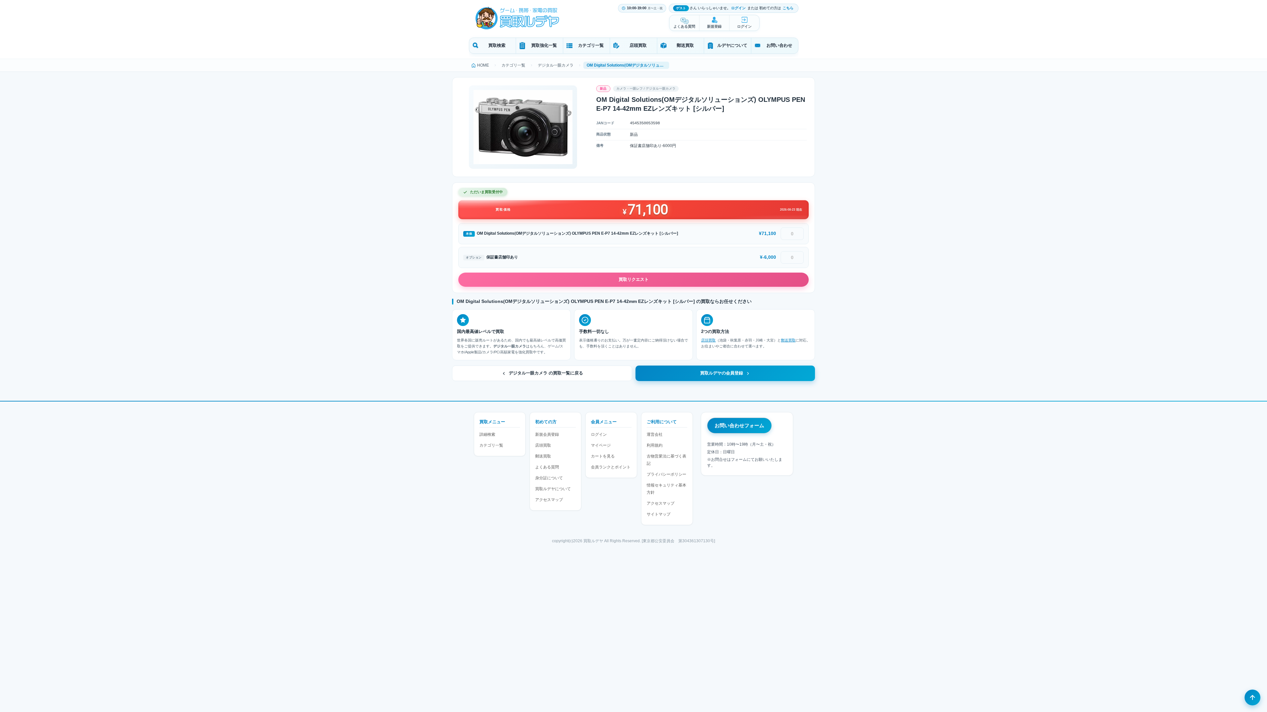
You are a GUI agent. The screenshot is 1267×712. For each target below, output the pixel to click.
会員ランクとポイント (611, 467)
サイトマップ (658, 514)
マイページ (601, 445)
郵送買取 (685, 45)
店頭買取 (638, 45)
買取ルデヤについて (553, 489)
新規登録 (714, 26)
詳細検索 (487, 434)
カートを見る (603, 456)
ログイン (738, 8)
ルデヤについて (732, 45)
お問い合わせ (779, 45)
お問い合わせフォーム (739, 425)
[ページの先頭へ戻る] (1252, 697)
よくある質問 (684, 26)
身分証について (549, 478)
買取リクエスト (634, 279)
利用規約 (655, 445)
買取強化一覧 (544, 45)
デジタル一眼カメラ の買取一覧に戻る (546, 373)
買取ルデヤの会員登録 (721, 373)
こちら (788, 8)
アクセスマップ (549, 499)
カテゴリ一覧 (591, 45)
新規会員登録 (547, 434)
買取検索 (496, 45)
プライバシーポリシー (666, 474)
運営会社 (655, 434)
